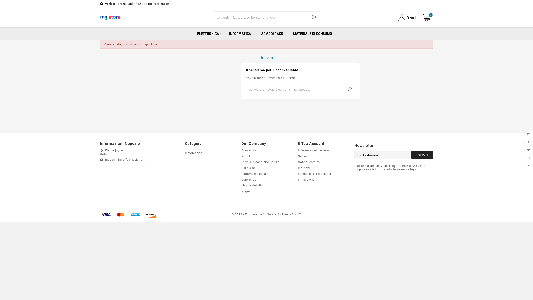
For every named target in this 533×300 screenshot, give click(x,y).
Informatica (193, 153)
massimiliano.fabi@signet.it (126, 159)
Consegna (248, 150)
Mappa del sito (252, 185)
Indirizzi (304, 168)
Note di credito (309, 162)
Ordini (302, 156)
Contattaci (249, 179)
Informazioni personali (314, 150)
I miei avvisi (306, 179)
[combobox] (260, 17)
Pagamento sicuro (254, 173)
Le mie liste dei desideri (315, 173)
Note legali (249, 156)
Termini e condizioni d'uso (260, 162)
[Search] (314, 17)
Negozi (246, 191)
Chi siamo (248, 168)
